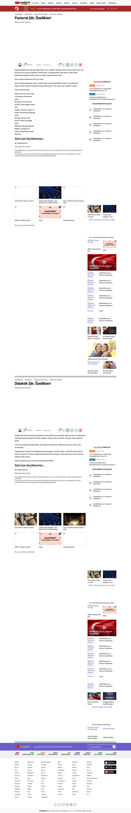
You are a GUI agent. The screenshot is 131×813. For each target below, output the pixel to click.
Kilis (42, 783)
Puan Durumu (65, 753)
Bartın (17, 767)
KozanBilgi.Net (19, 14)
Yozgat (30, 797)
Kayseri (74, 781)
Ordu (42, 789)
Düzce (43, 773)
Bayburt (43, 767)
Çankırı (74, 770)
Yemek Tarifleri (101, 3)
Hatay (16, 778)
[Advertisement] (50, 171)
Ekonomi (59, 3)
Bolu (16, 770)
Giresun (60, 775)
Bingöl (74, 767)
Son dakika (97, 9)
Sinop (43, 791)
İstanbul (60, 778)
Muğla (74, 786)
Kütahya (89, 783)
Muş (88, 786)
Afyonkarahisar (46, 762)
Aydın (74, 765)
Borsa (17, 753)
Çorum (89, 770)
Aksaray (74, 762)
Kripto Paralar (111, 753)
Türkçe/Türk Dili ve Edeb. (41, 14)
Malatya (17, 786)
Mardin (43, 786)
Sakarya (89, 789)
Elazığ (74, 773)
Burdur (30, 770)
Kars (42, 781)
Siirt (29, 791)
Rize (73, 789)
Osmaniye (61, 789)
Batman (30, 767)
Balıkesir (89, 765)
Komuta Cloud (71, 811)
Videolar (66, 3)
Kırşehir (30, 783)
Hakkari (89, 775)
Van (88, 794)
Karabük (17, 781)
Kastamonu (61, 781)
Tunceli (60, 794)
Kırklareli (17, 783)
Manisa (30, 786)
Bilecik (60, 767)
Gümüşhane (76, 775)
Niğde (29, 789)
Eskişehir (30, 775)
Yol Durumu (98, 753)
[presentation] (21, 9)
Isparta (43, 778)
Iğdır (29, 778)
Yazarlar (74, 3)
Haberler (51, 3)
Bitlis (88, 767)
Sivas (59, 791)
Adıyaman (31, 762)
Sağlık (92, 3)
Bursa (43, 770)
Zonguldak (44, 797)
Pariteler (87, 753)
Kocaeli (60, 783)
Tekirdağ (17, 794)
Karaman (30, 781)
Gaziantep (44, 775)
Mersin (60, 786)
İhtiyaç (43, 3)
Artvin (60, 765)
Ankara (17, 765)
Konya (74, 783)
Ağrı (59, 762)
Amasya (89, 762)
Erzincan (89, 773)
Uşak (73, 794)
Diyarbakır (31, 773)
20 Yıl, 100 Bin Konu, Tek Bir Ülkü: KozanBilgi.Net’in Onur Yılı (57, 9)
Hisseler (77, 753)
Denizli (17, 773)
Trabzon (43, 794)
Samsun (17, 791)
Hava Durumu (52, 753)
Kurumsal (35, 3)
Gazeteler (41, 753)
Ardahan (43, 765)
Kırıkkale (89, 781)
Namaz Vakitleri (28, 753)
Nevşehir (17, 789)
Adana (17, 762)
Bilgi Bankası (112, 3)
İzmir (73, 778)
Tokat (29, 794)
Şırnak (89, 791)
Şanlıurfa (75, 791)
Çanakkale (61, 770)
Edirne (60, 773)
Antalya (30, 765)
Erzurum (17, 775)
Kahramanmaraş (92, 778)
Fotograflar (83, 3)
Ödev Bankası (28, 14)
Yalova (17, 797)
